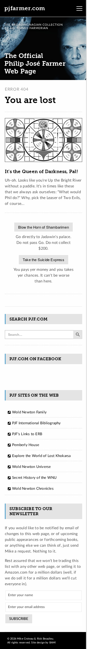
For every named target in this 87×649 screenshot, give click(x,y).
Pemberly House (25, 445)
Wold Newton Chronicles (33, 488)
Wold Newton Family (29, 412)
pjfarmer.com (24, 8)
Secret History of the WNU (34, 478)
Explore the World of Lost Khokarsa (41, 456)
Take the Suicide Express (43, 259)
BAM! (52, 642)
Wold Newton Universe (31, 467)
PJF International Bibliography (36, 423)
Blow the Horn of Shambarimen (43, 227)
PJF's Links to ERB (27, 434)
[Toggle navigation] (79, 8)
